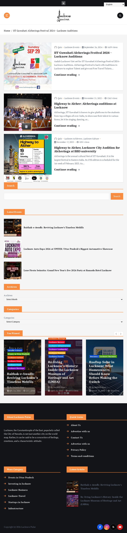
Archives (8, 295)
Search (10, 185)
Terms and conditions (82, 456)
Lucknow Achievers (73, 138)
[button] (116, 333)
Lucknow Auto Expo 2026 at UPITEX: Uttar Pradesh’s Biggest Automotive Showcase (68, 249)
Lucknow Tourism (57, 353)
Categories (9, 317)
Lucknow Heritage (16, 368)
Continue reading (65, 74)
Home (7, 30)
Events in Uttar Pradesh (18, 354)
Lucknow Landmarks (58, 349)
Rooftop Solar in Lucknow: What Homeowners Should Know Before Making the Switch (103, 372)
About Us (76, 425)
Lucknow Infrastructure (59, 346)
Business (94, 356)
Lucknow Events (71, 47)
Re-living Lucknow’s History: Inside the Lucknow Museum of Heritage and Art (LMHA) (63, 372)
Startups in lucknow (19, 502)
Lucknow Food (14, 365)
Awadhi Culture (15, 350)
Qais (60, 47)
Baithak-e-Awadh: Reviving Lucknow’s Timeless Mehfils (54, 227)
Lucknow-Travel (56, 356)
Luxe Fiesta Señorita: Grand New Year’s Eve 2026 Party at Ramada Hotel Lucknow (67, 270)
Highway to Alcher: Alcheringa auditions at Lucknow (85, 105)
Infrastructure (15, 508)
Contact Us (76, 437)
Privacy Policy (78, 449)
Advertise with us (80, 431)
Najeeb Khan (18, 387)
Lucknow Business (108, 356)
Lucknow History (56, 342)
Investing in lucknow (19, 483)
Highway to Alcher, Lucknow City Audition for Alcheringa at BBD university (87, 149)
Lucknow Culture (91, 138)
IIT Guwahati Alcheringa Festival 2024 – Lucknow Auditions (45, 30)
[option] (22, 367)
